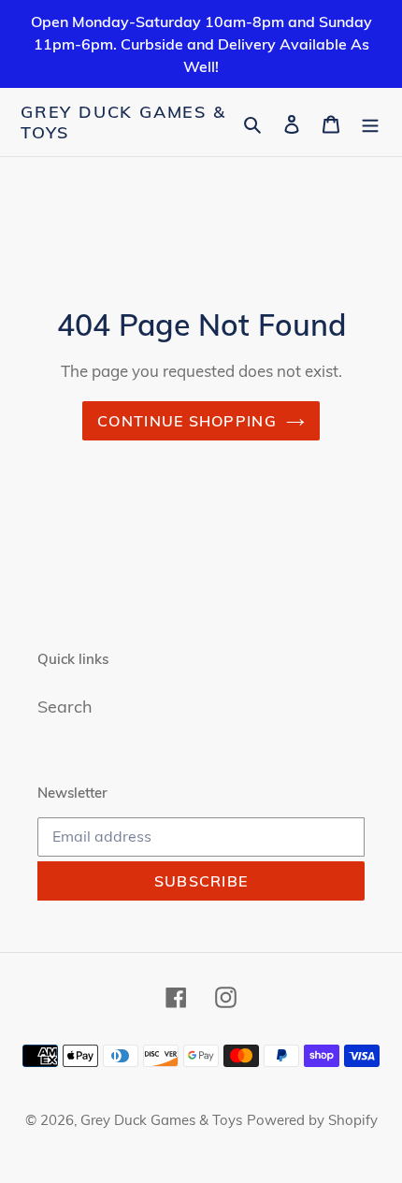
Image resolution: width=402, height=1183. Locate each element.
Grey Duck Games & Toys (123, 122)
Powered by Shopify (312, 1120)
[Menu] (370, 122)
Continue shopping (187, 420)
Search (65, 706)
